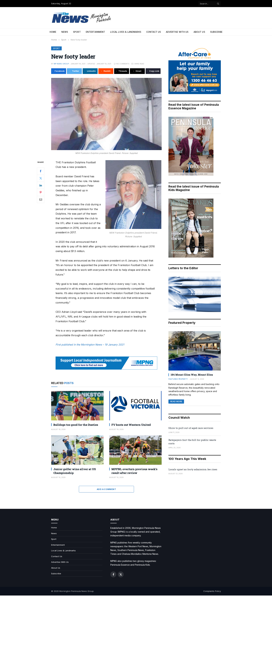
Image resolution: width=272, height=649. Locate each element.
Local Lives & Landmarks (125, 32)
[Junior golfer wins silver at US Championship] (77, 450)
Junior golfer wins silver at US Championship (74, 471)
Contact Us (153, 32)
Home (53, 32)
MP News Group (61, 64)
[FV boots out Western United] (135, 405)
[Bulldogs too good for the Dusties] (77, 405)
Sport (77, 32)
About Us (199, 32)
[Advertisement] (136, 622)
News (64, 32)
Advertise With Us (177, 32)
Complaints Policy (212, 591)
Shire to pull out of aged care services (190, 428)
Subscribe (216, 32)
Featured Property (178, 379)
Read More (176, 401)
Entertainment (95, 32)
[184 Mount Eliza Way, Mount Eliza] (194, 351)
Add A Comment (106, 489)
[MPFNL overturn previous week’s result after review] (135, 450)
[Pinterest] (40, 192)
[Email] (40, 199)
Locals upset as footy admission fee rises (192, 469)
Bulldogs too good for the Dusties (75, 425)
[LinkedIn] (40, 185)
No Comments (122, 64)
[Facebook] (40, 171)
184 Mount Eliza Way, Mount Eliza (192, 374)
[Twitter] (40, 178)
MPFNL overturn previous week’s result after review (134, 471)
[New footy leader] (106, 114)
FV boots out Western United (131, 425)
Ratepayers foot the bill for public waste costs (192, 441)
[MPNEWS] (82, 18)
